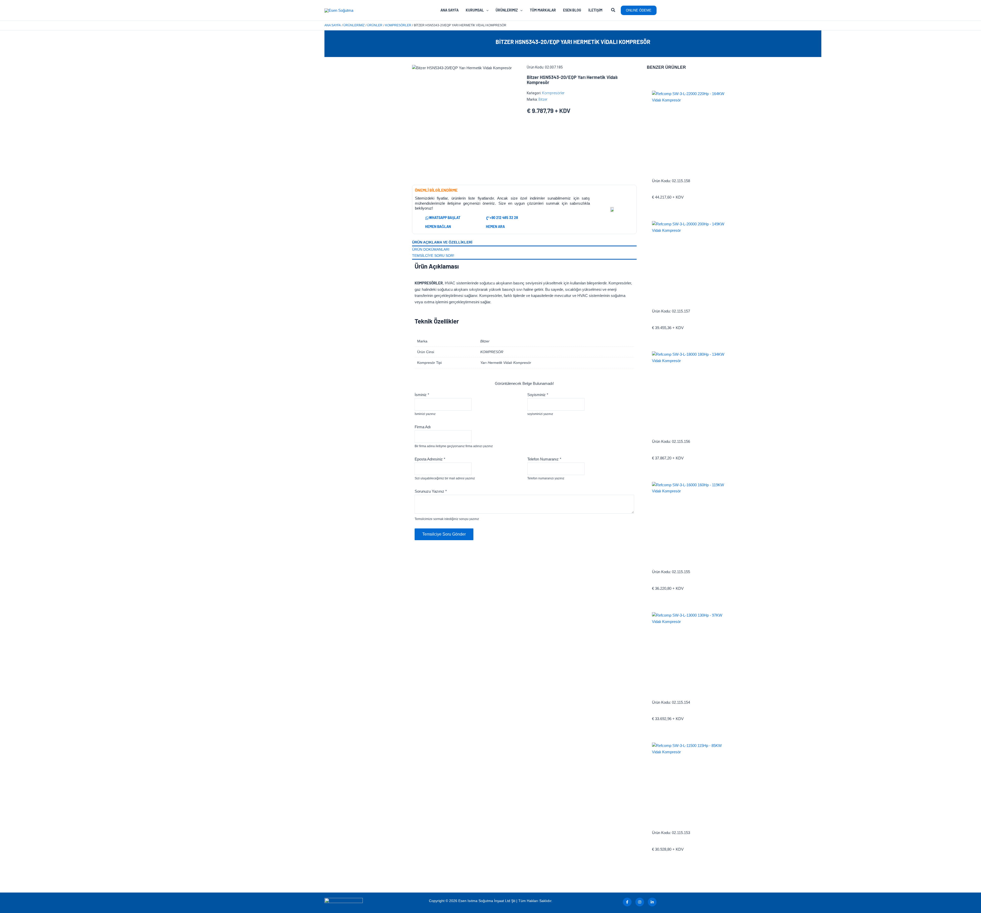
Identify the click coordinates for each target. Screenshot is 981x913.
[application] (486, 10)
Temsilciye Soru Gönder (444, 534)
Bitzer (543, 99)
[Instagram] (639, 902)
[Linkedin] (652, 902)
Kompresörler (553, 93)
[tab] (524, 242)
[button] (613, 10)
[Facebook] (627, 902)
